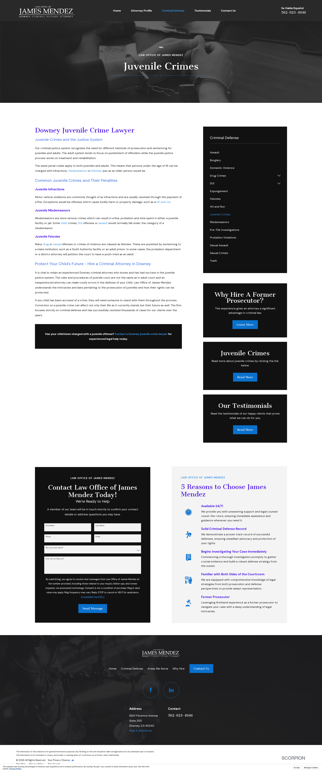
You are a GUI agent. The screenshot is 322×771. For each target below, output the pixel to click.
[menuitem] (245, 152)
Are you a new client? (54, 548)
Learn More (245, 324)
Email (98, 537)
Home (112, 668)
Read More (245, 377)
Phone (48, 537)
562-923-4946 (293, 12)
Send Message (93, 608)
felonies (96, 171)
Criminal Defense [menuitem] (173, 10)
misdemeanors (77, 171)
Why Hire (179, 668)
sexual (57, 244)
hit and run (163, 202)
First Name (50, 525)
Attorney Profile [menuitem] (141, 10)
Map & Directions (140, 730)
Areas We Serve (158, 668)
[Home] (47, 10)
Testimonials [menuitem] (202, 10)
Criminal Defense (132, 668)
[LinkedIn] (171, 690)
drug (46, 244)
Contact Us (201, 668)
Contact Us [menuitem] (228, 10)
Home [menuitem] (117, 10)
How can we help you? (55, 559)
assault (103, 223)
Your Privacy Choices (59, 760)
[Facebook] (151, 690)
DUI (80, 223)
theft (64, 223)
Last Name (100, 525)
